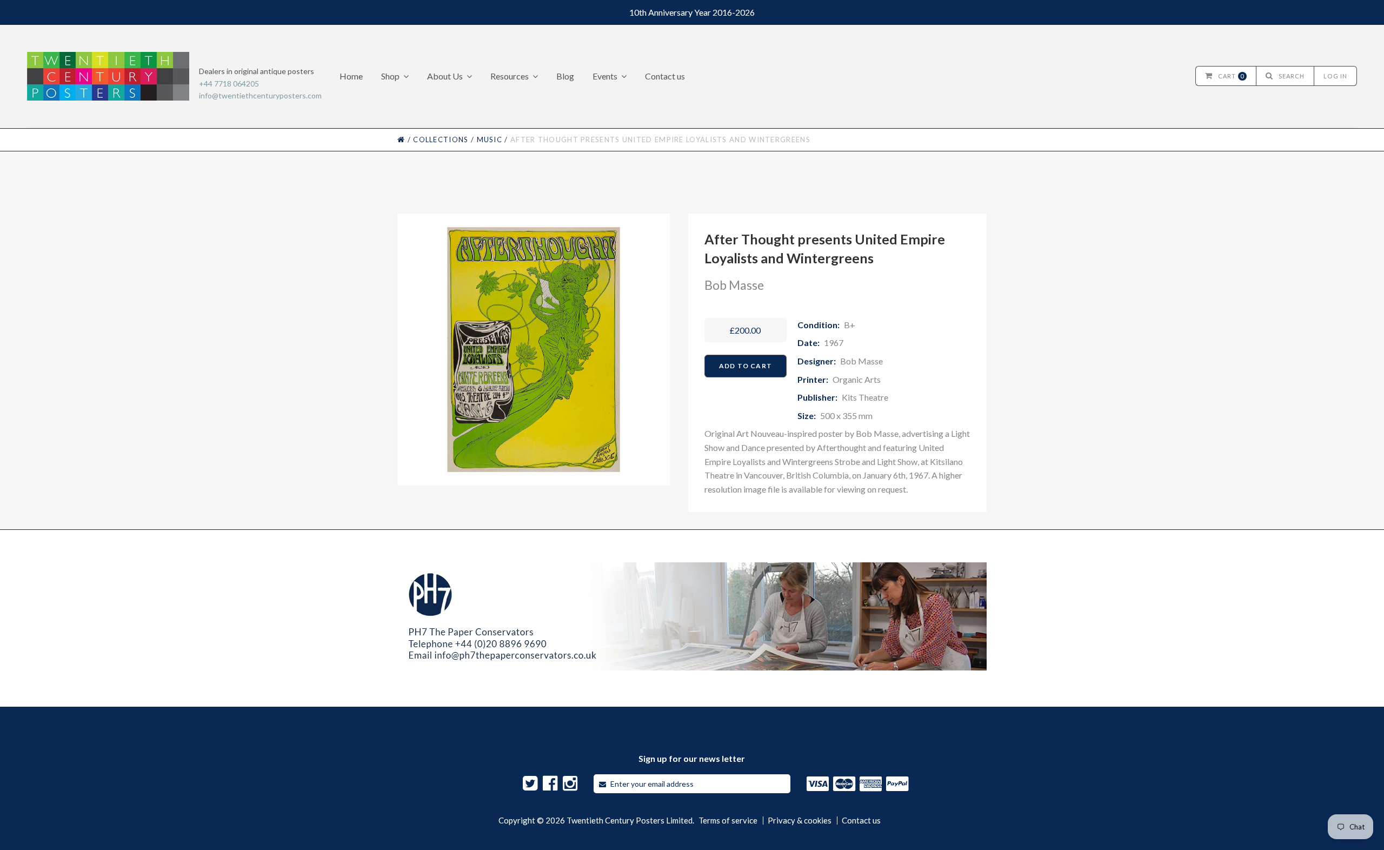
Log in (1335, 75)
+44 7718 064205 (229, 83)
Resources (509, 76)
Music (490, 139)
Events (605, 76)
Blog (565, 76)
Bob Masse (734, 285)
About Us (445, 76)
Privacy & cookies (799, 820)
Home (351, 76)
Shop (390, 76)
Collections (440, 139)
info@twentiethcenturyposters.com (260, 95)
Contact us (665, 76)
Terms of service (727, 820)
